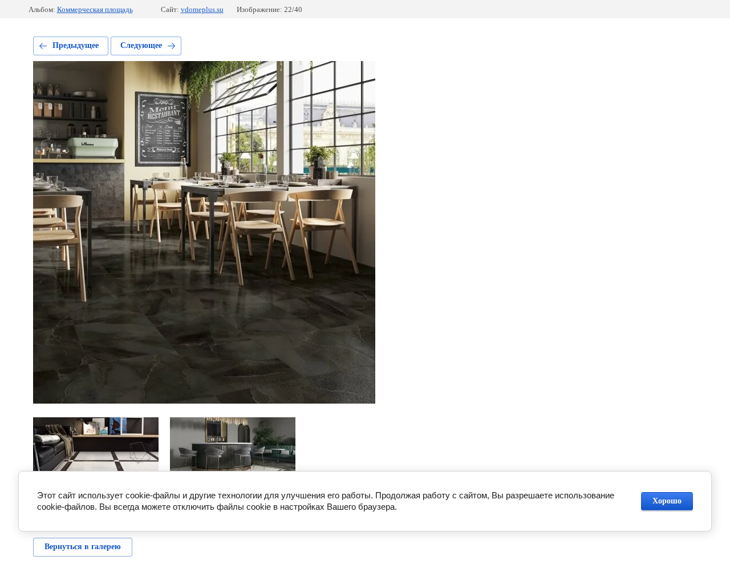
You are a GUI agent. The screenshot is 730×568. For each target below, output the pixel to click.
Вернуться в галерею (82, 546)
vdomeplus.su (202, 9)
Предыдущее (75, 45)
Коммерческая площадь (95, 9)
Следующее (141, 45)
